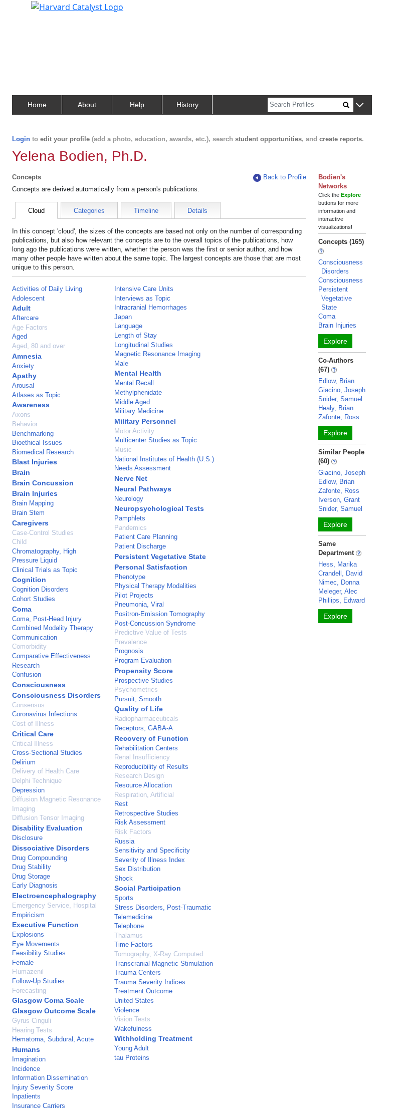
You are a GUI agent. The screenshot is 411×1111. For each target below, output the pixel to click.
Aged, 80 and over (38, 346)
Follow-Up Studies (38, 981)
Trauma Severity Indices (149, 982)
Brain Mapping (33, 503)
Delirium (24, 762)
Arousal (23, 385)
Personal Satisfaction (150, 567)
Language (128, 326)
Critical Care (33, 734)
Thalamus (128, 935)
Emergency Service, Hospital (54, 905)
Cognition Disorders (40, 589)
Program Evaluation (142, 660)
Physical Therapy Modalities (155, 586)
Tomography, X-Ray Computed (158, 954)
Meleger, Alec (337, 591)
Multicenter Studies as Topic (155, 440)
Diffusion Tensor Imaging (48, 817)
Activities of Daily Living (47, 289)
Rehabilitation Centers (146, 748)
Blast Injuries (34, 462)
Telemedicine (133, 917)
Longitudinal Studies (143, 345)
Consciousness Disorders (56, 695)
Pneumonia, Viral (139, 604)
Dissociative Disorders (50, 848)
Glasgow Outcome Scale (54, 1011)
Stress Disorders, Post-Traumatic (163, 907)
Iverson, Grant (339, 499)
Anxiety (23, 366)
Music (123, 449)
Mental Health (137, 373)
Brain (21, 472)
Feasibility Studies (39, 953)
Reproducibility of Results (151, 766)
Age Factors (30, 327)
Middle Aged (132, 402)
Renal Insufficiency (142, 757)
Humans (26, 1049)
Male (121, 363)
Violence (126, 1010)
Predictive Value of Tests (150, 632)
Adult (21, 308)
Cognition (29, 580)
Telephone (129, 926)
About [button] (87, 105)
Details (197, 210)
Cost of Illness (33, 723)
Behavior (25, 424)
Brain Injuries (35, 493)
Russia (124, 841)
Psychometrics (136, 689)
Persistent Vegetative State (160, 556)
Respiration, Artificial (144, 794)
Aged (19, 336)
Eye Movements (36, 944)
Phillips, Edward (341, 600)
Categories (89, 210)
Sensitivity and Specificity (152, 850)
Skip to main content (42, 12)
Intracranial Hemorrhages (150, 307)
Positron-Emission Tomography (159, 614)
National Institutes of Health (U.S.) (164, 459)
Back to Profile (284, 177)
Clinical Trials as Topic (45, 570)
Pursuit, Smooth (137, 699)
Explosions (28, 934)
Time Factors (133, 944)
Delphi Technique (37, 780)
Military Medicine (138, 411)
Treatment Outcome (143, 991)
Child (19, 541)
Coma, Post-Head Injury (47, 619)
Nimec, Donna (338, 582)
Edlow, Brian (336, 381)
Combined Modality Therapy (52, 628)
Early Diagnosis (35, 885)
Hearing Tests (32, 1030)
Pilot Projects (133, 595)
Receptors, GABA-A (143, 728)
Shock (123, 878)
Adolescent (28, 298)
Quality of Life (138, 709)
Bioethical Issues (37, 442)
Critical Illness (32, 743)
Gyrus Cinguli (31, 1020)
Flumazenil (28, 971)
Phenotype (129, 577)
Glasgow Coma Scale (48, 1000)
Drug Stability (31, 867)
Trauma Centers (137, 972)
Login (21, 139)
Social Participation (147, 888)
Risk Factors (132, 832)
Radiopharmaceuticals (146, 718)
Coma (22, 609)
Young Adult (131, 1048)
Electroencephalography (54, 896)
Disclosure (27, 838)
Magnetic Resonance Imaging (157, 354)
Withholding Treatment (153, 1038)
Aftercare (25, 318)
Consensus (28, 705)
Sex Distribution (137, 869)
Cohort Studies (33, 599)
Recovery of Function (151, 738)
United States (134, 1000)
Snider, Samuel (340, 399)
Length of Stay (135, 335)
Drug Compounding (39, 858)
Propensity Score (143, 671)
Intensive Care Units (143, 289)
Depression (28, 790)
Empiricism (28, 915)
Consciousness (39, 685)
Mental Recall (134, 383)
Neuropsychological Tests (159, 508)
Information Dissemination (50, 1077)
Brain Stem (28, 512)
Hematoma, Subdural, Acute (53, 1039)
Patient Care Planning (145, 536)
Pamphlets (129, 518)
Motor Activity (134, 431)
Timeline (146, 210)
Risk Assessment (139, 822)
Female (23, 962)
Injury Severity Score (42, 1087)
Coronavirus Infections (44, 714)
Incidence (26, 1068)
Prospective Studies (143, 680)
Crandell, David (340, 573)
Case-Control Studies (43, 532)
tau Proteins (131, 1057)
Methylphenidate (138, 392)
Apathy (24, 376)
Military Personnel (145, 421)
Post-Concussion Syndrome (154, 623)
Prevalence (130, 642)
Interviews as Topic (142, 298)
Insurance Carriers (38, 1105)
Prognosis (128, 651)
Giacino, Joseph (341, 390)
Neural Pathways (142, 489)
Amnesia (27, 356)
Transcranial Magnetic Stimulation (163, 963)
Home (37, 105)
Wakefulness (133, 1028)
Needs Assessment (142, 468)
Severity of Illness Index (149, 860)
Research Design (139, 775)
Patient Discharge (140, 546)
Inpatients (26, 1096)
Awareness (31, 405)
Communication (34, 637)
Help (137, 105)
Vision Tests (132, 1019)
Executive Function (45, 925)
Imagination (29, 1059)
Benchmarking (33, 433)
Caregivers (30, 523)
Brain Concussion (43, 483)
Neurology (128, 498)
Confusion (26, 674)
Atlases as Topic (36, 395)
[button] (359, 105)
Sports (123, 898)
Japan (123, 317)
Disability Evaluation (47, 828)
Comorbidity (29, 646)
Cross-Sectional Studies (47, 752)
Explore (335, 341)
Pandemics (130, 527)
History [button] (187, 105)
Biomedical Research (43, 452)
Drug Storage (31, 876)
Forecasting (29, 990)
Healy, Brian (335, 408)
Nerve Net (130, 478)
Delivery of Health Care (45, 771)
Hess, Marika (337, 564)
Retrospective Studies (146, 813)
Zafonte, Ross (338, 417)
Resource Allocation (143, 785)
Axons (21, 414)
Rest (121, 803)
